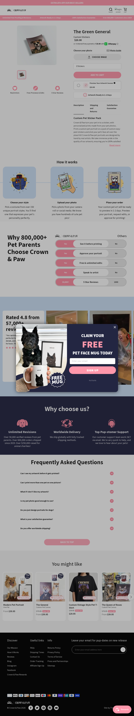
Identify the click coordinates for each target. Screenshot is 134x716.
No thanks (92, 380)
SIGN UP (92, 370)
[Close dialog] (115, 327)
